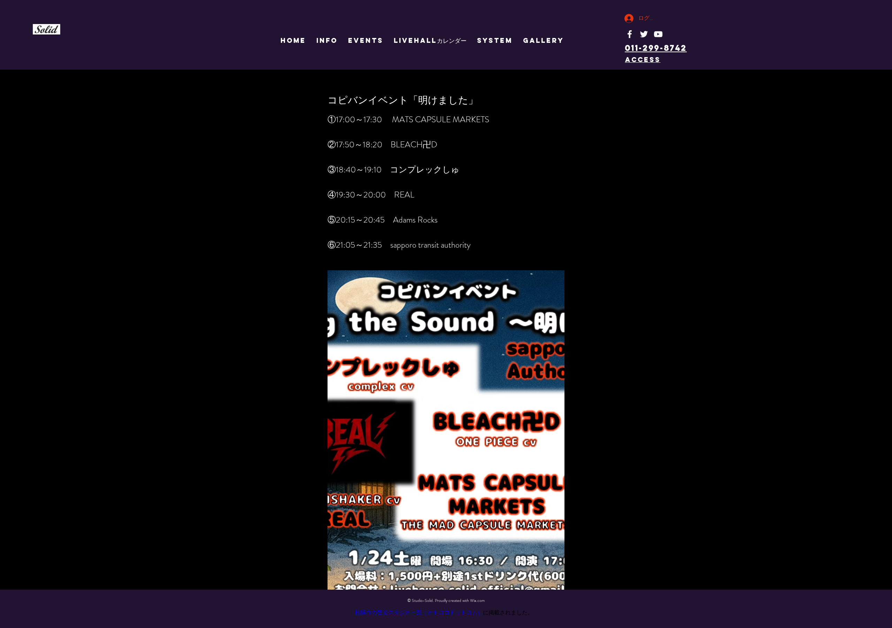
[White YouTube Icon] (658, 34)
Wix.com (477, 600)
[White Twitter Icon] (644, 34)
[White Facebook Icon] (629, 34)
